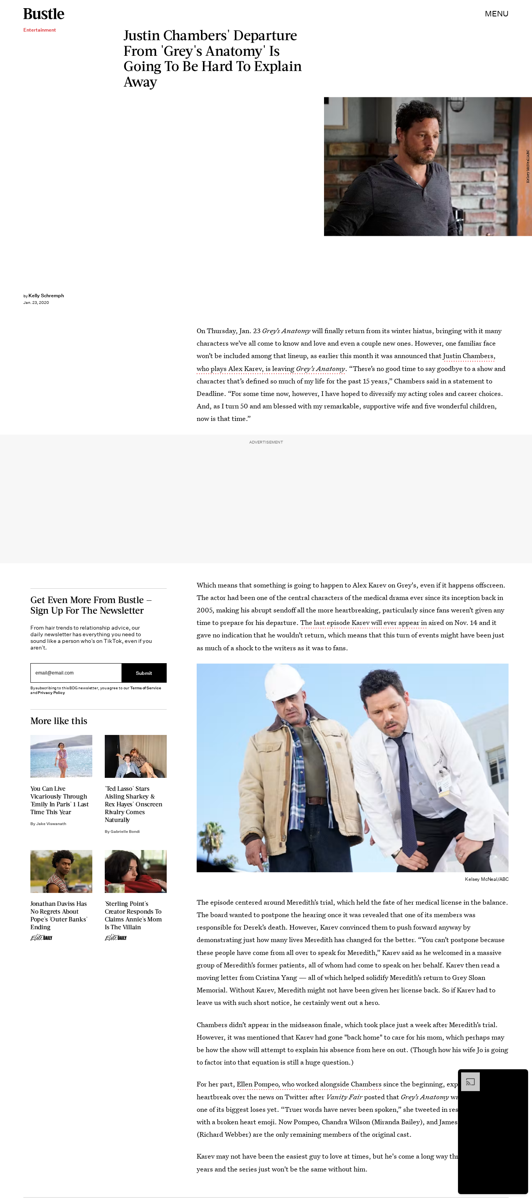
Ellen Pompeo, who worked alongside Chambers (309, 1083)
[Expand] (466, 1076)
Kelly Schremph (46, 295)
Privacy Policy (51, 692)
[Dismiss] (519, 1076)
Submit (144, 672)
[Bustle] (43, 13)
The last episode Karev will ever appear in (363, 622)
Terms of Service (145, 687)
